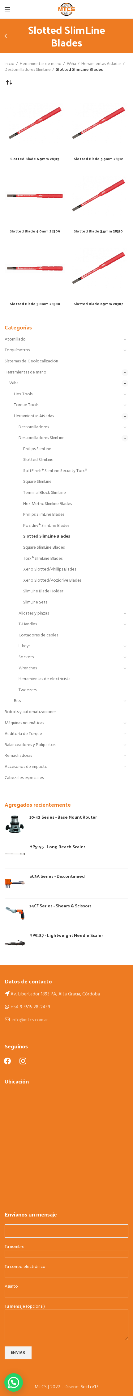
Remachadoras (18, 755)
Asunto (11, 1287)
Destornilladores (34, 427)
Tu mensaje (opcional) (25, 1307)
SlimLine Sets (35, 602)
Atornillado (15, 339)
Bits (17, 700)
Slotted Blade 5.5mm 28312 (98, 158)
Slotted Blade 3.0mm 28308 (35, 303)
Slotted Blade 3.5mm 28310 (98, 231)
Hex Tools (23, 394)
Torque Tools (26, 405)
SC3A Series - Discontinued (57, 876)
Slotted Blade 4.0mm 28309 (35, 231)
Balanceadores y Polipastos (30, 744)
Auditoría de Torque (23, 733)
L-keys (24, 646)
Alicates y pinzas (34, 613)
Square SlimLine (37, 481)
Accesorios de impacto (26, 766)
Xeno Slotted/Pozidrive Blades (52, 580)
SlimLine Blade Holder (43, 591)
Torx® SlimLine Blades (42, 558)
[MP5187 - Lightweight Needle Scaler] (15, 943)
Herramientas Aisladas (34, 416)
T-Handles (28, 624)
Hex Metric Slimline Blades (47, 503)
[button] (13, 1382)
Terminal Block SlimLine (44, 492)
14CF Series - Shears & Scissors (60, 906)
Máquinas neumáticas (24, 723)
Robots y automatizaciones (30, 712)
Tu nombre (14, 1247)
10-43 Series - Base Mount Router (63, 817)
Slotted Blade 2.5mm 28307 (98, 303)
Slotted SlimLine (38, 459)
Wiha (14, 383)
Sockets (26, 657)
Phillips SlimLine (37, 449)
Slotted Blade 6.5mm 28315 (34, 158)
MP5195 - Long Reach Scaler (57, 846)
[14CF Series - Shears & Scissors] (15, 913)
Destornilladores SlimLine (42, 438)
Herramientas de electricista (45, 679)
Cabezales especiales (24, 777)
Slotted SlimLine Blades (46, 536)
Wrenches (28, 668)
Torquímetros (17, 350)
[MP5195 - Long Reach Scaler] (15, 854)
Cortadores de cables (38, 635)
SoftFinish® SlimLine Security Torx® (55, 470)
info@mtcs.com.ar (30, 1020)
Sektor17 (89, 1387)
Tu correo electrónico (25, 1267)
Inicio (10, 64)
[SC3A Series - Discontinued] (15, 884)
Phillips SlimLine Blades (43, 514)
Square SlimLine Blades (44, 547)
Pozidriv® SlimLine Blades (46, 525)
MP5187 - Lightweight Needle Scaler (66, 935)
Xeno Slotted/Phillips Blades (49, 569)
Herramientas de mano (25, 372)
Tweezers (27, 690)
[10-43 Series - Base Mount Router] (15, 824)
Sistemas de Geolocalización (31, 361)
